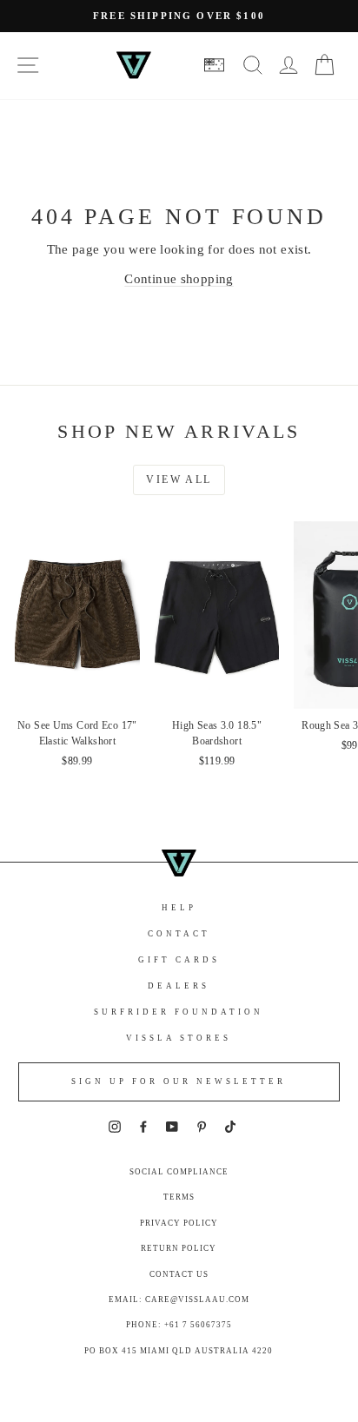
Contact (179, 933)
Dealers (178, 986)
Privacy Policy (179, 1223)
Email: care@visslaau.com (179, 1299)
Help (179, 907)
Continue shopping (178, 279)
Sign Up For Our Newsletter (178, 1081)
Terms (179, 1197)
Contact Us (179, 1274)
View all (178, 479)
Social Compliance (179, 1171)
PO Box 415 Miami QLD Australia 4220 (178, 1350)
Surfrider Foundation (178, 1012)
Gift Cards (179, 960)
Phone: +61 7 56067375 (179, 1324)
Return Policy (178, 1248)
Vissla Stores (178, 1038)
